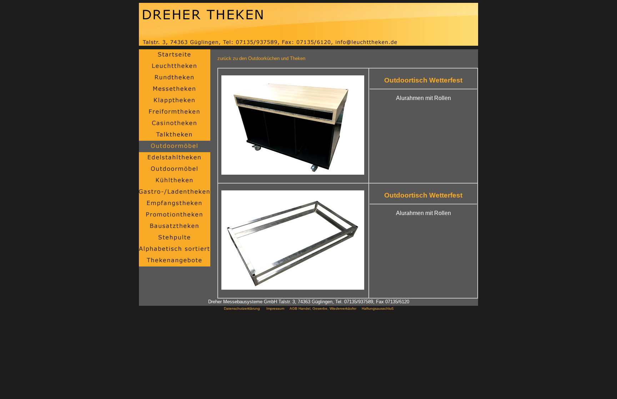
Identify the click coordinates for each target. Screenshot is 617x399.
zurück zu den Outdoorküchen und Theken (261, 58)
